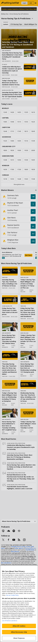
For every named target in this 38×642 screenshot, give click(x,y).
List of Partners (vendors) (9, 621)
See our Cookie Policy (12, 595)
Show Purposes (19, 638)
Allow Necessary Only (19, 632)
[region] (19, 603)
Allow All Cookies (19, 626)
